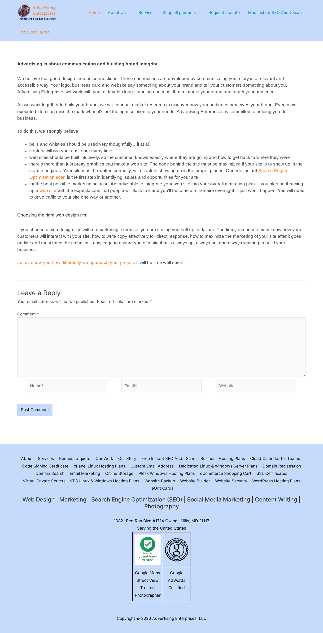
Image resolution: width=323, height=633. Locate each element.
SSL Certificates (272, 473)
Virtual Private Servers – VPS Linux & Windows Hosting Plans (81, 481)
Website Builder (195, 481)
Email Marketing (85, 473)
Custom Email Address (152, 466)
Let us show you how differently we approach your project (75, 262)
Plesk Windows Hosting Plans (167, 473)
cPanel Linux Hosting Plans (99, 466)
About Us (117, 12)
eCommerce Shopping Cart (225, 473)
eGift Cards (163, 488)
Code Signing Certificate (45, 466)
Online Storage (119, 473)
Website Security (231, 481)
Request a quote (224, 12)
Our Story (127, 458)
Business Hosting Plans (223, 458)
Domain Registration (282, 466)
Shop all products (179, 12)
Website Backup (159, 481)
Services (147, 12)
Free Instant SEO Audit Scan (275, 12)
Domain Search (50, 473)
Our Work (104, 458)
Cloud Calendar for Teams (275, 458)
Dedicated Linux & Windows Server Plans (218, 466)
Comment (28, 314)
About (27, 458)
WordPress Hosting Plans (276, 481)
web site (47, 190)
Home (94, 12)
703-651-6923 (35, 32)
